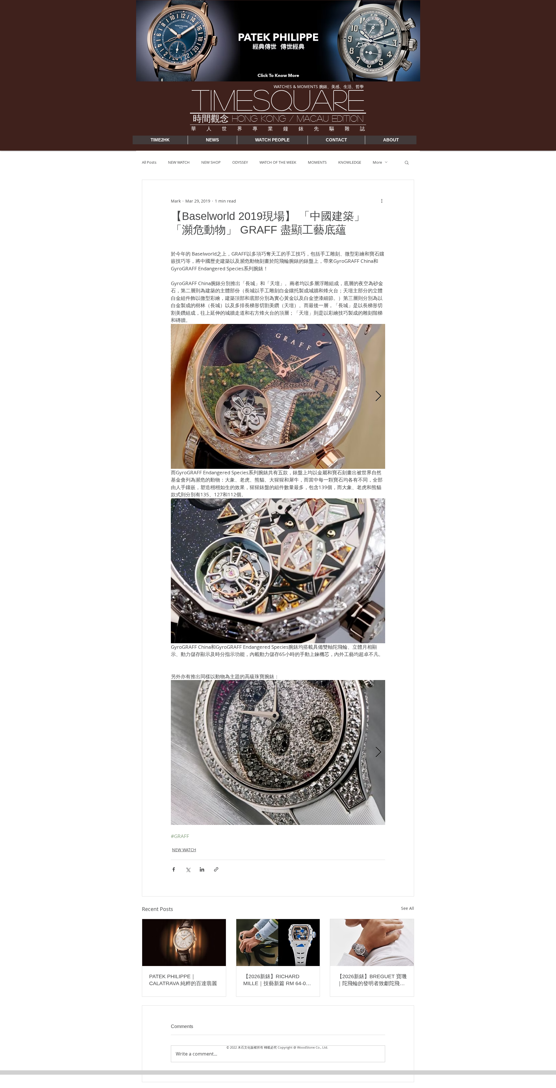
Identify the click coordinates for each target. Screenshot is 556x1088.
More (377, 162)
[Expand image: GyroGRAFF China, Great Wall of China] (278, 396)
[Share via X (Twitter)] (188, 869)
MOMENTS (317, 162)
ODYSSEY (240, 162)
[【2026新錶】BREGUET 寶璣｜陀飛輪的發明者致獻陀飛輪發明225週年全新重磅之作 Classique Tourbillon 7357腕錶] (372, 942)
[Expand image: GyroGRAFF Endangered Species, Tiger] (278, 570)
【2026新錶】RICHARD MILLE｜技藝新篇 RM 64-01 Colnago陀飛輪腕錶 (276, 980)
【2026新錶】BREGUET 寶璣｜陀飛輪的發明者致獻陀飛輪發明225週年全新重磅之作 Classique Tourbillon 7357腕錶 (372, 980)
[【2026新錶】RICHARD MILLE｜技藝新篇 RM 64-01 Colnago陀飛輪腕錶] (278, 942)
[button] (406, 162)
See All (407, 908)
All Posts (149, 162)
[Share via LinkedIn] (202, 869)
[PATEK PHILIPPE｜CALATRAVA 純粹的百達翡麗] (184, 942)
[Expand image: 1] (278, 752)
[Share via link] (216, 869)
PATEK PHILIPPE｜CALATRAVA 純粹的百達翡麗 (183, 980)
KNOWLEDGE (349, 162)
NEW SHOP (211, 162)
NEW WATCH (179, 162)
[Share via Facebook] (173, 869)
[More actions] (381, 200)
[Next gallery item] (378, 396)
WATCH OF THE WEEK (277, 162)
